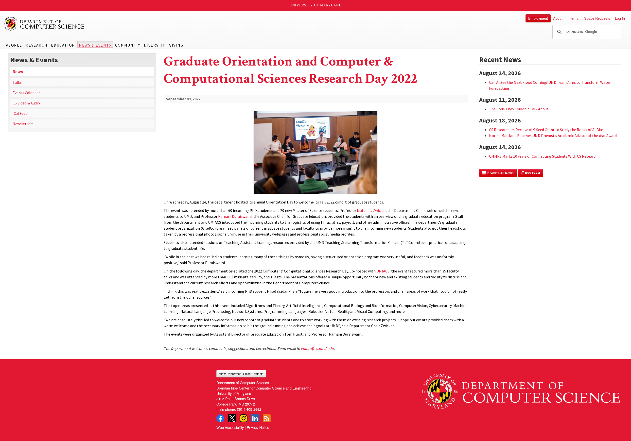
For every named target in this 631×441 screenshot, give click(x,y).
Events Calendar (26, 92)
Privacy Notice (258, 427)
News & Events (95, 45)
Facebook (220, 418)
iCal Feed (20, 113)
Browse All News (500, 173)
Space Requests (597, 18)
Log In (620, 18)
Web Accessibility (230, 427)
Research (36, 45)
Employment (538, 18)
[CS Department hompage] (521, 389)
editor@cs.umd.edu (317, 348)
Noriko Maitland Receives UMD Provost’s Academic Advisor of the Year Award (553, 135)
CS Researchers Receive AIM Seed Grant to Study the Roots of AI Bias (546, 129)
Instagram (243, 418)
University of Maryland (316, 5)
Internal (573, 18)
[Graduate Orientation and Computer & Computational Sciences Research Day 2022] (316, 194)
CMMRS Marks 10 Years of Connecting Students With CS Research (543, 156)
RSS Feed (532, 173)
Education (63, 45)
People (14, 45)
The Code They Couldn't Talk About (518, 108)
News (18, 71)
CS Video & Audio (26, 103)
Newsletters (23, 123)
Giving (176, 45)
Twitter (232, 418)
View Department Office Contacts (241, 374)
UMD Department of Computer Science (44, 24)
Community (127, 45)
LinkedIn (255, 418)
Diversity (154, 45)
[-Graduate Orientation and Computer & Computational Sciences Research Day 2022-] (316, 144)
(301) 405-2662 (249, 409)
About (557, 18)
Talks (17, 82)
